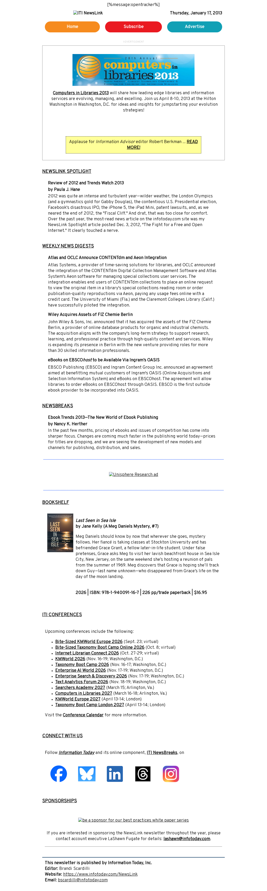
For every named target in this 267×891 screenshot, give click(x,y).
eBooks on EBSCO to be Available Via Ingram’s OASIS (104, 360)
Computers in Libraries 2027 (83, 694)
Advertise (194, 27)
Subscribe (134, 27)
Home (72, 27)
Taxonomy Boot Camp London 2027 (89, 705)
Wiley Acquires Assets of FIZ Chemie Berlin (90, 315)
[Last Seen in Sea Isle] (60, 551)
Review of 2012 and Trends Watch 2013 (86, 183)
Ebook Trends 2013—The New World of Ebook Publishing (103, 418)
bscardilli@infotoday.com (83, 880)
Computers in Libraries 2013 (81, 93)
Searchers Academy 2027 (80, 688)
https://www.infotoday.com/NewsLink (100, 874)
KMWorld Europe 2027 (77, 699)
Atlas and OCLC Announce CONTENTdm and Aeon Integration (107, 258)
